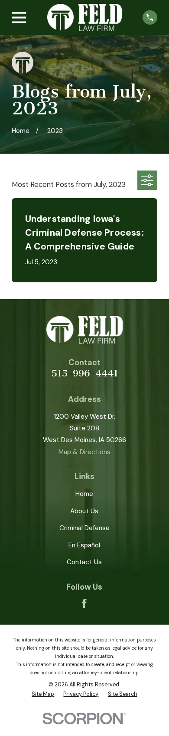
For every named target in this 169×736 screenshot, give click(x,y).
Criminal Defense (84, 528)
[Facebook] (84, 603)
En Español (84, 545)
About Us (84, 511)
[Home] (84, 17)
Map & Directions (84, 452)
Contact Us (84, 562)
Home (84, 494)
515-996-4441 (84, 373)
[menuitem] (43, 694)
